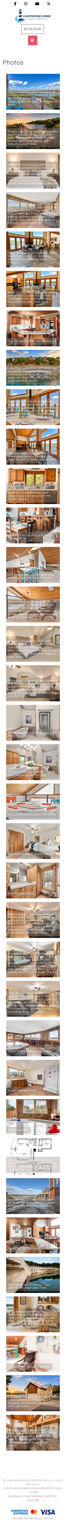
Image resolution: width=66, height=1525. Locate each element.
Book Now (32, 29)
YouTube (33, 1500)
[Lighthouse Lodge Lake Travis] (33, 15)
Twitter (50, 1496)
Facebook (15, 1496)
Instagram (33, 1496)
